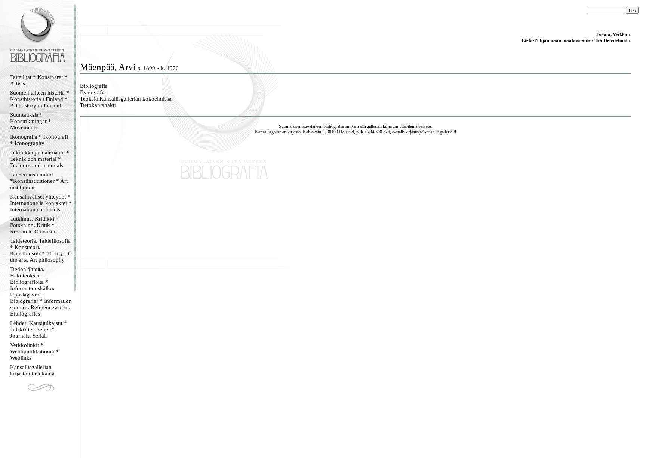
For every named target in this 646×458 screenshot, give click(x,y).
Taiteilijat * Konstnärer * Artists (39, 80)
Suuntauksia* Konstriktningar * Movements (30, 121)
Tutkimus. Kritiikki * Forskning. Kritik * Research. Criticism (34, 225)
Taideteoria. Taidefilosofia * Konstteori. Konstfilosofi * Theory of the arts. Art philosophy (40, 250)
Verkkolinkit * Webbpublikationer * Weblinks (34, 351)
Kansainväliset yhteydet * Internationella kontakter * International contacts (41, 203)
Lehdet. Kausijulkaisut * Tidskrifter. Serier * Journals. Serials (38, 329)
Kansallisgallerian (366, 126)
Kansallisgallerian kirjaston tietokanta (32, 370)
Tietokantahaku (98, 105)
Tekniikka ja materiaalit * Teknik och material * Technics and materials (39, 159)
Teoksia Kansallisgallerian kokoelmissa (126, 99)
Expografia (93, 92)
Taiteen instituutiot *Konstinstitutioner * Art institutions (39, 181)
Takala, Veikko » (613, 34)
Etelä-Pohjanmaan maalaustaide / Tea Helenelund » (576, 40)
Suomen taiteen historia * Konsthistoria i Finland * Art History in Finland (39, 99)
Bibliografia (94, 86)
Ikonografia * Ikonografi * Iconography (39, 140)
